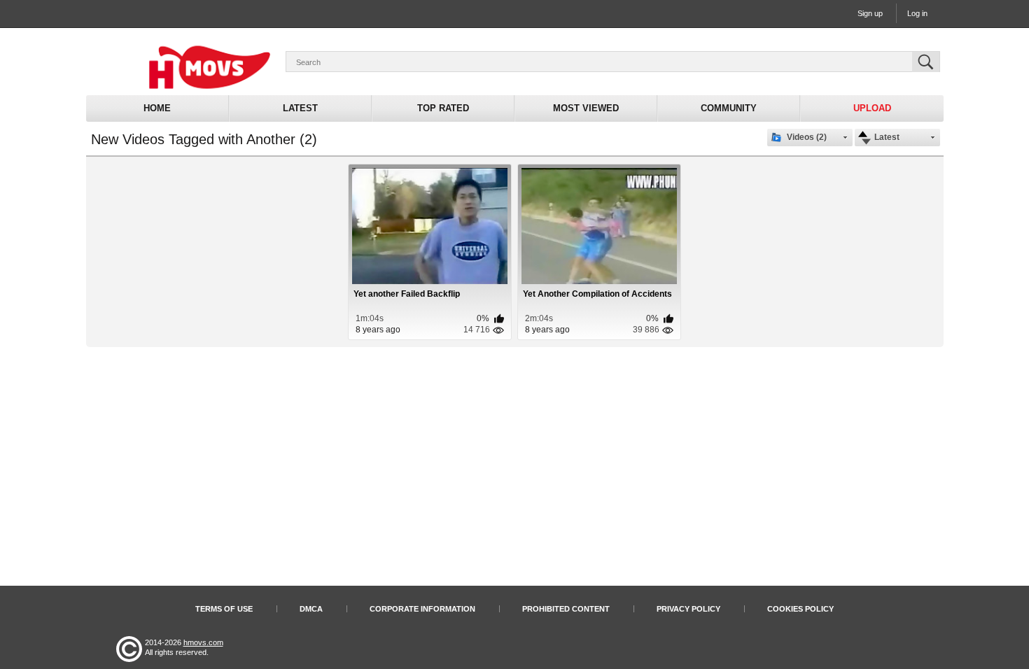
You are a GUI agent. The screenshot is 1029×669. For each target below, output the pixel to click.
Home (157, 108)
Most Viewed (586, 108)
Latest (300, 108)
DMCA (311, 609)
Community (729, 108)
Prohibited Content (566, 609)
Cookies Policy (800, 609)
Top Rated (443, 108)
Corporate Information (422, 609)
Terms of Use (224, 609)
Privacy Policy (688, 609)
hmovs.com (203, 642)
